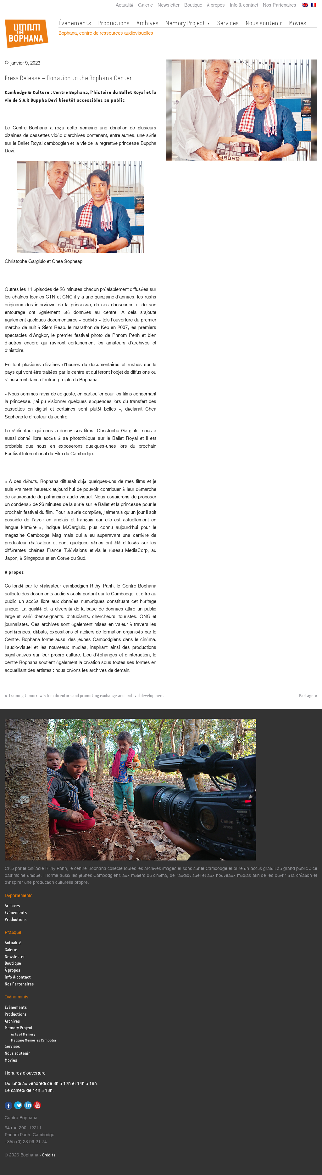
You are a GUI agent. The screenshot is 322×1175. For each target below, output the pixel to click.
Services (228, 23)
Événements (74, 23)
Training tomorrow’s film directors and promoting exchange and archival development (86, 696)
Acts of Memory (23, 1034)
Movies (297, 23)
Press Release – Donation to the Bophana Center (68, 78)
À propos (216, 5)
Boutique (193, 5)
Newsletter (169, 5)
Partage (306, 696)
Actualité (124, 5)
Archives (147, 23)
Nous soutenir (264, 23)
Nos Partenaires (279, 5)
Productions (114, 23)
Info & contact (244, 5)
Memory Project (185, 23)
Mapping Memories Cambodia (33, 1040)
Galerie (145, 5)
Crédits (48, 1155)
